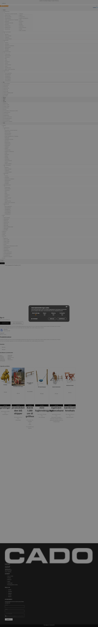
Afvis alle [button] (52, 318)
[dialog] (49, 313)
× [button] (67, 306)
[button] (34, 318)
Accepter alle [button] (62, 318)
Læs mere (61, 310)
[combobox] (66, 306)
